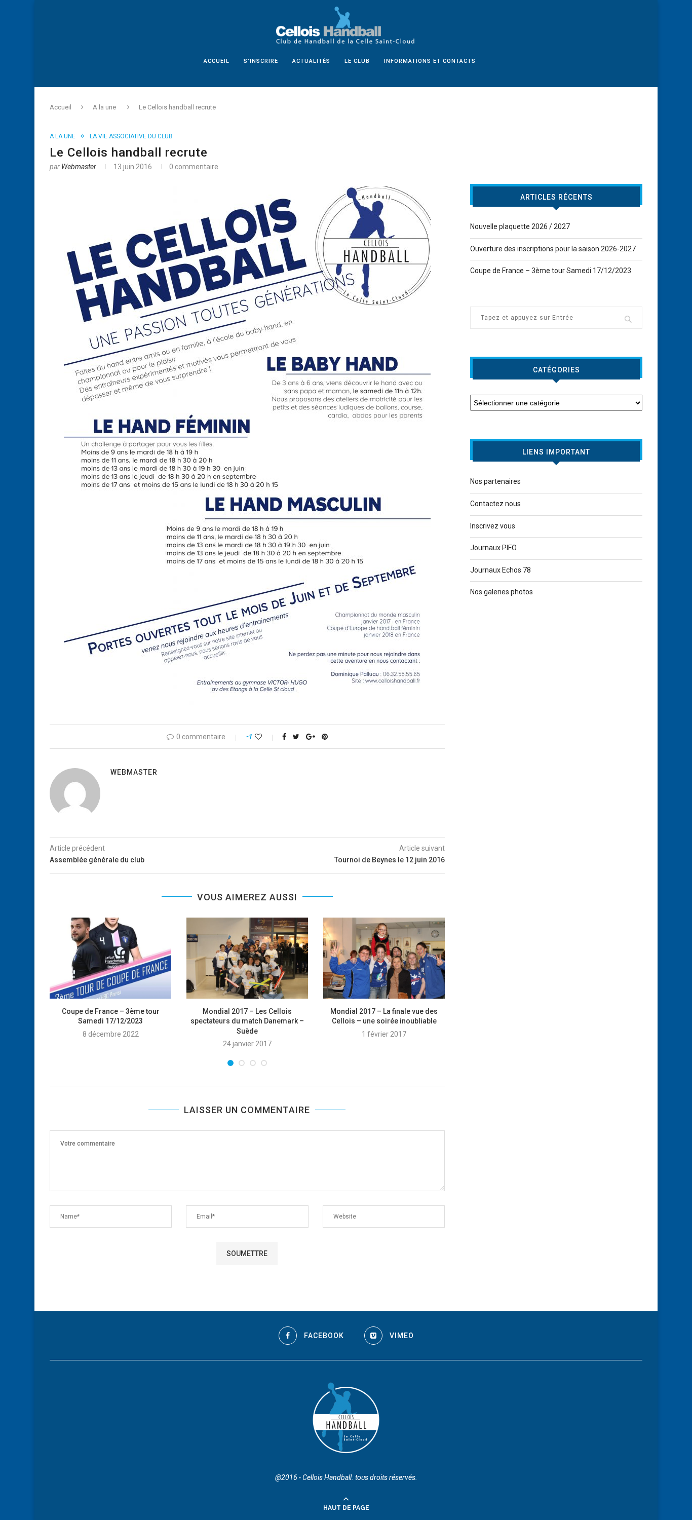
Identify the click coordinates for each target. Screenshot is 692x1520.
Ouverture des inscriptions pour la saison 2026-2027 (553, 249)
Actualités (311, 61)
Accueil (216, 61)
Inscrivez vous (492, 526)
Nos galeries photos (501, 592)
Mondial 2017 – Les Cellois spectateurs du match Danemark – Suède (247, 1021)
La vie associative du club (131, 136)
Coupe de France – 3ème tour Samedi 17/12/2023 (550, 271)
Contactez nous (495, 504)
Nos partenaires (495, 481)
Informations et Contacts (430, 61)
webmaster (78, 167)
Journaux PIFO (493, 548)
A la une (104, 107)
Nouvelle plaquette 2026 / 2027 (520, 226)
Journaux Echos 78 (500, 570)
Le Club (357, 61)
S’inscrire (261, 61)
